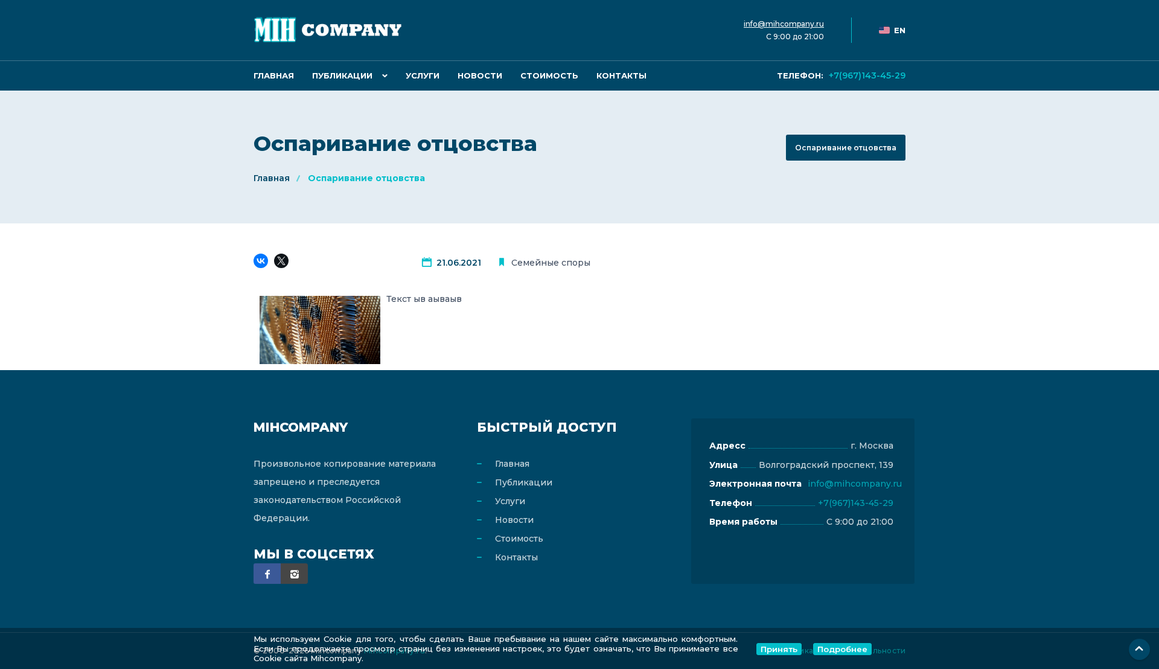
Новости (480, 75)
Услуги (422, 75)
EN (899, 30)
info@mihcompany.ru (784, 23)
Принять (779, 649)
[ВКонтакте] (263, 263)
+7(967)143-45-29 (841, 75)
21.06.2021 (458, 262)
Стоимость (549, 75)
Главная (274, 75)
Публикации (342, 75)
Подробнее (842, 649)
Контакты (621, 75)
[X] (283, 263)
